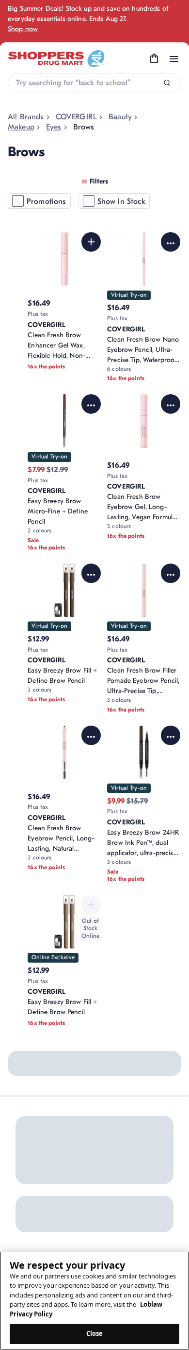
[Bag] (154, 59)
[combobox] (94, 82)
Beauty (120, 116)
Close (94, 1333)
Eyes (54, 127)
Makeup (21, 127)
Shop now (23, 29)
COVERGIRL (76, 116)
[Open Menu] (174, 59)
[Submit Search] (167, 83)
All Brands (26, 116)
